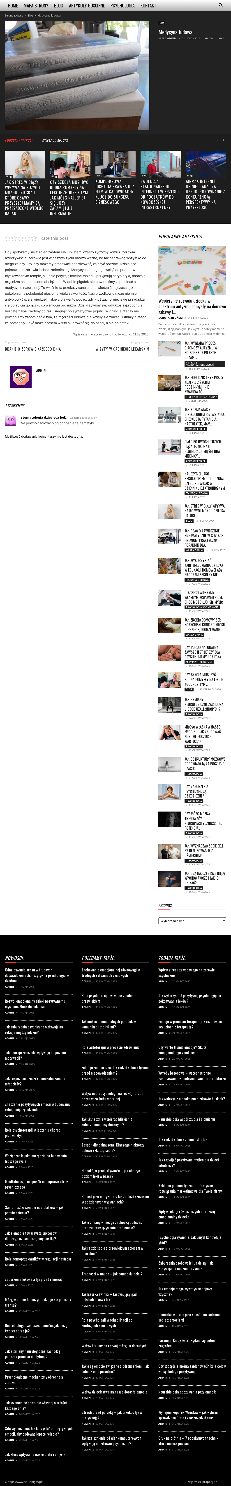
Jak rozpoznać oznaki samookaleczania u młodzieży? (35, 1081)
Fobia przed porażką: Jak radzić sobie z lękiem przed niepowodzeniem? (115, 1070)
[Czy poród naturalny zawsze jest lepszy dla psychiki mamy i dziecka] (169, 653)
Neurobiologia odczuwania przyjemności (187, 1392)
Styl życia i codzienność (201, 397)
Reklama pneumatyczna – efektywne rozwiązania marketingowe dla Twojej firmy (190, 1188)
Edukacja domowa (197, 580)
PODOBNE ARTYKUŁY (19, 140)
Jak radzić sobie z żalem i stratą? (183, 1139)
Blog (58, 5)
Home (13, 5)
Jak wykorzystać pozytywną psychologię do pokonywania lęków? (189, 998)
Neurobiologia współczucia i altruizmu (186, 1119)
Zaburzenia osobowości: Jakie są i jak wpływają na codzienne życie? (185, 1265)
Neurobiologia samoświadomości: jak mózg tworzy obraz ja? (36, 1328)
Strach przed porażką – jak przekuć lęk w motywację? (112, 1414)
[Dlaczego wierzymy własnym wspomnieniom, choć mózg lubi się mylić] (169, 598)
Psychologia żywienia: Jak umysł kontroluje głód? (189, 1239)
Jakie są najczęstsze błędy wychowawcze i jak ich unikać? (205, 878)
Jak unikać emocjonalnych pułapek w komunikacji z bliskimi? (109, 1024)
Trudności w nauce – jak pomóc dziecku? (112, 1274)
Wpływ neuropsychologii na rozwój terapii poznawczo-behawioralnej (112, 1095)
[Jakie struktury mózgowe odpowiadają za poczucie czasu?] (169, 764)
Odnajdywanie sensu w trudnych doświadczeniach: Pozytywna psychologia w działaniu (37, 975)
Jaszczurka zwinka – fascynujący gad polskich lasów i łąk (109, 1296)
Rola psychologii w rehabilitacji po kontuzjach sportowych (107, 1322)
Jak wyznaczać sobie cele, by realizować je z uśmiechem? (204, 850)
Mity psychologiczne (199, 662)
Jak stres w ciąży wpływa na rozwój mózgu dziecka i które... (205, 510)
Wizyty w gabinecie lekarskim (122, 349)
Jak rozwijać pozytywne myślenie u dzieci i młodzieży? (189, 1162)
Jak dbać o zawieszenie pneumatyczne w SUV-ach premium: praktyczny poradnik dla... (204, 538)
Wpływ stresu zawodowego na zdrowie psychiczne (186, 972)
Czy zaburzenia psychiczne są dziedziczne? (196, 791)
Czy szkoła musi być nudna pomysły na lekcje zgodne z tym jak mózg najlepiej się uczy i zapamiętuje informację (69, 197)
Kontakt (148, 5)
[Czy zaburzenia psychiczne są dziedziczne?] (169, 792)
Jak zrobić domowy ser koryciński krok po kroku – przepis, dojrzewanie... (205, 624)
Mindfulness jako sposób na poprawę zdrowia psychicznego (38, 1184)
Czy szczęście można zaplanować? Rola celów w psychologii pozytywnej (192, 1368)
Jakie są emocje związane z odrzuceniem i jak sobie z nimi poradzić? (115, 1368)
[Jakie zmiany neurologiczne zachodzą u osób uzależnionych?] (169, 705)
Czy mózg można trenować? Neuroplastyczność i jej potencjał (203, 821)
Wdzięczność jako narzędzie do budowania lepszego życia (36, 1158)
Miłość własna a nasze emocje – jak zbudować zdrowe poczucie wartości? (203, 734)
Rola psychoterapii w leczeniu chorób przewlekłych (32, 1132)
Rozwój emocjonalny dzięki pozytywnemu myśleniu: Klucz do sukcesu (35, 1003)
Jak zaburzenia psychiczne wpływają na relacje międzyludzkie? (34, 1029)
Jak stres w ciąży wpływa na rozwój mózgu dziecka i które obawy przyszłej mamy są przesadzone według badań (24, 197)
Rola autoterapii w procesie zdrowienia (111, 1047)
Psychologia (123, 5)
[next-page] (224, 140)
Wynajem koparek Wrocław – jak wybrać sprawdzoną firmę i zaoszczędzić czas (188, 1414)
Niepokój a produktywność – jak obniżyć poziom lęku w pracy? (111, 1173)
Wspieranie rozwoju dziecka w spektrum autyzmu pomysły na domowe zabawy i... (192, 306)
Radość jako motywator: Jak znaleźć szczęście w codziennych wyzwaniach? (115, 1199)
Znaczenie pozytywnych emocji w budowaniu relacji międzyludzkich (38, 1106)
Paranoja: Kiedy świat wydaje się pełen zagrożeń (186, 1342)
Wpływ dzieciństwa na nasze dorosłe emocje (114, 1392)
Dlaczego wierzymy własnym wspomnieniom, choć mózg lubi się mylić (204, 597)
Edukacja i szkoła (197, 493)
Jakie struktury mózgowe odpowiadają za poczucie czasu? (205, 763)
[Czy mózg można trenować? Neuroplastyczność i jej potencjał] (169, 819)
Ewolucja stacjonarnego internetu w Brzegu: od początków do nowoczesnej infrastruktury (160, 194)
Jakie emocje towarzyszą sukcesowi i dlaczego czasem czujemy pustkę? (32, 1235)
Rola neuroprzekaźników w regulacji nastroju (38, 1259)
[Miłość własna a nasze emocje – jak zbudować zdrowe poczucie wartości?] (169, 732)
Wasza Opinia (194, 550)
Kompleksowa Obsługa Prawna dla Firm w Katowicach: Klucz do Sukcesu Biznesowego (115, 191)
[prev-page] (217, 140)
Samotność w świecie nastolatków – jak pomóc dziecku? (34, 1209)
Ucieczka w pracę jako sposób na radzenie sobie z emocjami (189, 1317)
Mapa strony (36, 5)
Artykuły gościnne (87, 5)
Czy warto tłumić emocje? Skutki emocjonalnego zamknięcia (182, 1049)
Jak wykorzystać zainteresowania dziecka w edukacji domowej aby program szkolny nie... (204, 567)
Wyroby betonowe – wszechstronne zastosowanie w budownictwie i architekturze (192, 1075)
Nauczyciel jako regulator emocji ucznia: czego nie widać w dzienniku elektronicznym (205, 481)
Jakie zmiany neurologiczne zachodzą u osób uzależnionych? (204, 704)
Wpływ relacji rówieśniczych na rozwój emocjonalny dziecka (186, 1214)
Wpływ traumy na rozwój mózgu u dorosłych (114, 1345)
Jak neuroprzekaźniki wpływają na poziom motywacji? (35, 1055)
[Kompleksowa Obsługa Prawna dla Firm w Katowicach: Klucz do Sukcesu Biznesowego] (115, 164)
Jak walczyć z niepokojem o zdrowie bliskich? (191, 1098)
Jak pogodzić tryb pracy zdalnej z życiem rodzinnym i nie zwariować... (204, 384)
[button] (220, 6)
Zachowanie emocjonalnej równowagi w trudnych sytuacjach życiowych (111, 972)
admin (171, 38)
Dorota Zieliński (170, 317)
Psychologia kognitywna (202, 607)
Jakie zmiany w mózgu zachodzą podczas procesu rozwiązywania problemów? (112, 1224)
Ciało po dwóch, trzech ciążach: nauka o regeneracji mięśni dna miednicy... (203, 449)
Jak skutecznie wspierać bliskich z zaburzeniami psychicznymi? (107, 1121)
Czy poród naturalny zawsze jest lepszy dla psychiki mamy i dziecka (203, 652)
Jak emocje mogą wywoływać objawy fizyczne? (185, 1291)
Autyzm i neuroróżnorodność (200, 363)
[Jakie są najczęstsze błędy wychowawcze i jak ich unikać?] (169, 879)
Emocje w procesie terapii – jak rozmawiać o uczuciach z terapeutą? (191, 1024)
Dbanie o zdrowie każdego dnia (33, 349)
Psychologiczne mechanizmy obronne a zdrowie (34, 1379)
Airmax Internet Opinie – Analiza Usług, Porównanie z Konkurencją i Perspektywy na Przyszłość (205, 194)
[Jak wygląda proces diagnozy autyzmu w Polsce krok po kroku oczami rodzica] (169, 348)
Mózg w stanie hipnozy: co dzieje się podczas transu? (38, 1302)
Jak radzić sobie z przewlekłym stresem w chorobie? (112, 1250)
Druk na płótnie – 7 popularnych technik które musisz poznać (188, 1440)
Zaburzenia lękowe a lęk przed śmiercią (33, 1279)
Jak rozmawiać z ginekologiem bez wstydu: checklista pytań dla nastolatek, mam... (204, 417)
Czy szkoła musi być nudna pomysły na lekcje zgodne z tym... (204, 679)
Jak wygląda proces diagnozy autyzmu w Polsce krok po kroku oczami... (202, 350)
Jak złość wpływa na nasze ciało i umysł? (35, 1454)
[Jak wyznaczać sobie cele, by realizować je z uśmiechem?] (169, 851)
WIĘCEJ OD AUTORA (55, 140)
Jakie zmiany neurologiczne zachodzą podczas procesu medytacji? (32, 1353)
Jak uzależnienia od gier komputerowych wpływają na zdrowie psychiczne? (111, 1440)
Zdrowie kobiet (195, 429)
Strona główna (14, 15)
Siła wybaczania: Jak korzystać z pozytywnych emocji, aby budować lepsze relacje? (39, 1431)
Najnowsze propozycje (202, 1482)
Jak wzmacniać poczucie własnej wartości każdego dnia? (36, 1405)
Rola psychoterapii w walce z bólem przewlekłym (108, 998)
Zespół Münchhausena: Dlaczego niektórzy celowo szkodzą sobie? (113, 1147)
